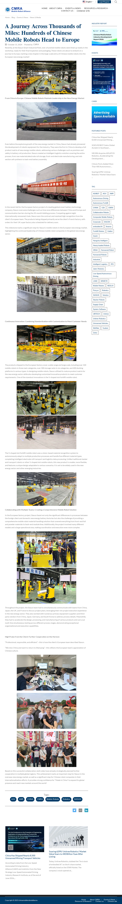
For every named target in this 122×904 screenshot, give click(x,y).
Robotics (66, 799)
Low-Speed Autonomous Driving (102, 275)
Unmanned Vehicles (100, 323)
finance (108, 226)
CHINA (30, 799)
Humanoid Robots (100, 255)
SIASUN (77, 799)
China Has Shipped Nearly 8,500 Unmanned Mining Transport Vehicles (22, 856)
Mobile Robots (53, 799)
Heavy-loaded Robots (101, 245)
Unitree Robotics (99, 319)
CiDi (103, 208)
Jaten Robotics (98, 269)
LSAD (95, 281)
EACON (107, 222)
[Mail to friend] (80, 810)
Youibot (105, 328)
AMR (21, 799)
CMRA (40, 799)
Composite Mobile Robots (102, 217)
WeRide (96, 328)
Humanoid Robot (107, 250)
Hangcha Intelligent (100, 241)
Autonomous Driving (100, 198)
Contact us (67, 11)
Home (44, 8)
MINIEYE (104, 281)
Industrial (96, 259)
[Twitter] (75, 810)
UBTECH (96, 314)
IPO (112, 264)
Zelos (95, 333)
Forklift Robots (98, 231)
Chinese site (83, 11)
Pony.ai (96, 290)
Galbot (109, 231)
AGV (13, 799)
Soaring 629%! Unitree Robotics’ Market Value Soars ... (104, 174)
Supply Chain (98, 304)
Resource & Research (96, 8)
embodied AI (97, 226)
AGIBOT (96, 193)
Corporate (97, 222)
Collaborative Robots (101, 212)
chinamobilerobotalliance (28, 900)
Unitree (106, 314)
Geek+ (95, 236)
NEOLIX (110, 286)
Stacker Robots (99, 300)
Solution (106, 295)
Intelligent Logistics (100, 264)
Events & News (73, 8)
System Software (99, 309)
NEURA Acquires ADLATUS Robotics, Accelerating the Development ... (103, 156)
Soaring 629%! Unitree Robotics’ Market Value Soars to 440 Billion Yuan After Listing (67, 854)
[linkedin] (85, 810)
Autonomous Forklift (100, 203)
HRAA (95, 250)
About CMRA (55, 8)
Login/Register (104, 2)
